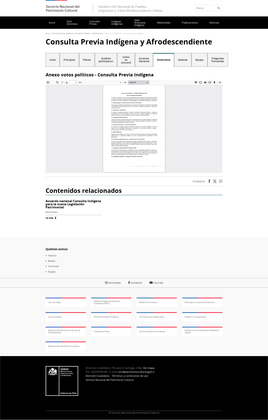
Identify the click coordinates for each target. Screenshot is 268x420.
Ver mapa (148, 368)
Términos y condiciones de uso (130, 376)
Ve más (51, 217)
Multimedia (163, 22)
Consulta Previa (94, 23)
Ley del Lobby (54, 302)
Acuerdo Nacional (144, 60)
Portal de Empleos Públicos (106, 316)
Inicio (52, 22)
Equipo (199, 60)
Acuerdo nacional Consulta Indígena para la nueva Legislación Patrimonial (73, 204)
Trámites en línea (101, 331)
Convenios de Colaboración (151, 316)
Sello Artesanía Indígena (139, 22)
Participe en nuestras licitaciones (200, 302)
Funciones (53, 266)
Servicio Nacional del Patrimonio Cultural (110, 380)
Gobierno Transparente (195, 316)
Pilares (87, 60)
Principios (69, 60)
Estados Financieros (148, 302)
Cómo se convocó (126, 59)
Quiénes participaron (106, 60)
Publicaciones (190, 22)
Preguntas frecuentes (217, 60)
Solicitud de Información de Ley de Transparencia (64, 331)
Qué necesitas (72, 23)
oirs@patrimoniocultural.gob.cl (136, 372)
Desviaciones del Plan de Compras (63, 346)
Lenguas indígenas (117, 23)
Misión (51, 260)
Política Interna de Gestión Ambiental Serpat (202, 331)
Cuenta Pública (55, 316)
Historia (52, 255)
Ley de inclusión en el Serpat (152, 331)
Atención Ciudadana (97, 376)
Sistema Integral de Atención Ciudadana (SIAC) (107, 302)
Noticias (214, 22)
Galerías (183, 60)
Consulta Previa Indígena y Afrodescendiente (71, 33)
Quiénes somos (57, 249)
